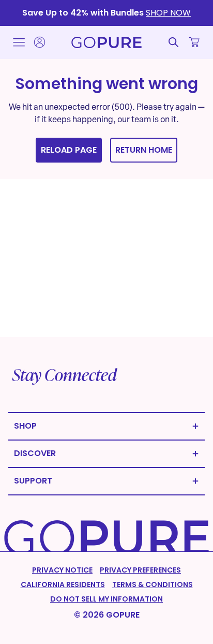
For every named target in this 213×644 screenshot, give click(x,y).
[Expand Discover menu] (106, 454)
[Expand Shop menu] (106, 426)
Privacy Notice (62, 570)
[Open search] (174, 42)
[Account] (39, 42)
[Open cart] (194, 42)
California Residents (63, 584)
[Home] (106, 42)
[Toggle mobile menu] (18, 42)
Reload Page (69, 150)
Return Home (143, 150)
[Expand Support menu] (106, 481)
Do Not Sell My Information (106, 599)
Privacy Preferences (140, 570)
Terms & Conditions (152, 584)
